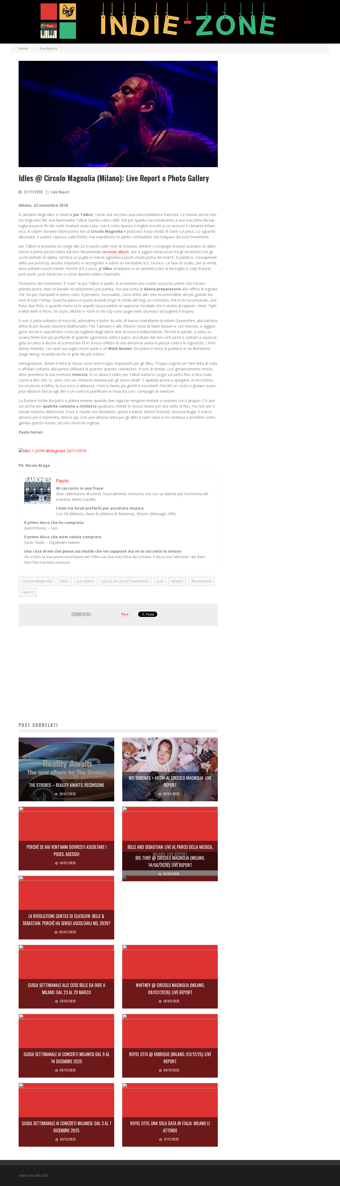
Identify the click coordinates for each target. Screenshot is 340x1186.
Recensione (201, 581)
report (27, 592)
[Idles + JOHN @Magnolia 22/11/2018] (52, 450)
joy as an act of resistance (125, 581)
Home (23, 48)
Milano (177, 581)
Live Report (60, 191)
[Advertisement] (118, 674)
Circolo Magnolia (37, 581)
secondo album (115, 251)
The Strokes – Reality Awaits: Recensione (66, 785)
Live (159, 581)
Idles (64, 581)
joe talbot (85, 581)
